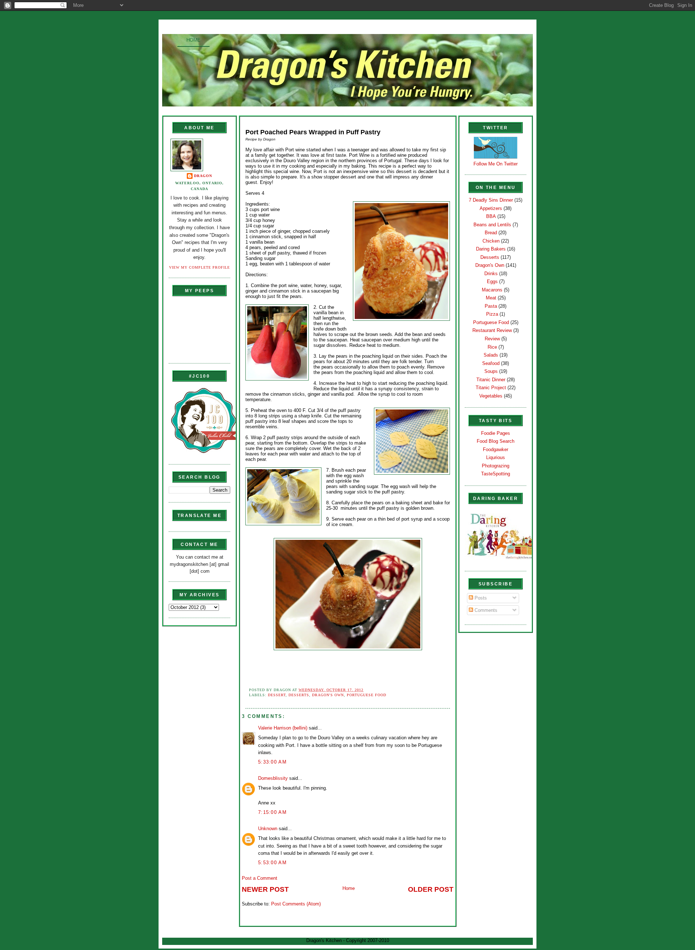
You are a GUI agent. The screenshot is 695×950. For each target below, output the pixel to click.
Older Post (431, 889)
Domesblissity (273, 778)
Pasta (491, 306)
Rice (492, 347)
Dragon (203, 176)
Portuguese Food (366, 695)
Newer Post (265, 889)
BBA (491, 216)
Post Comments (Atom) (296, 904)
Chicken (491, 241)
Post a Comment (259, 878)
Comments (485, 610)
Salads (491, 355)
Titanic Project (491, 387)
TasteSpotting (495, 473)
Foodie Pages (495, 433)
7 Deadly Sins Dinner (491, 200)
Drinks (491, 273)
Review (492, 338)
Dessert (277, 695)
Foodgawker (495, 449)
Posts (480, 598)
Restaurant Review (492, 330)
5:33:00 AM (272, 762)
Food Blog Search (495, 441)
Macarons (492, 290)
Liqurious (495, 457)
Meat (491, 297)
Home (193, 40)
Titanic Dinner (490, 379)
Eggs (492, 281)
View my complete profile (199, 267)
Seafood (491, 363)
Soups (491, 371)
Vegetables (490, 396)
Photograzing (495, 465)
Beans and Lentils (492, 224)
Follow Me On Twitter (495, 164)
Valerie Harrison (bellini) (282, 728)
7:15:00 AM (272, 812)
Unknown (267, 828)
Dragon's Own (328, 695)
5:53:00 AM (272, 862)
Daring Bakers (491, 249)
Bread (491, 232)
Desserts (298, 695)
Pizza (492, 314)
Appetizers (491, 208)
